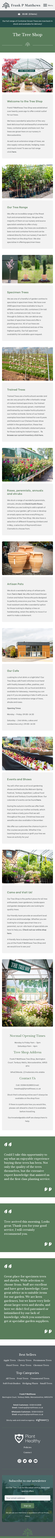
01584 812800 (35, 1404)
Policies (27, 1447)
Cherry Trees (24, 1360)
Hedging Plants (30, 1383)
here (39, 799)
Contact (28, 1452)
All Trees (10, 1378)
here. (41, 435)
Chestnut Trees (41, 1365)
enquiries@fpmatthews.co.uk (27, 1414)
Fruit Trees (22, 1378)
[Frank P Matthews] (21, 5)
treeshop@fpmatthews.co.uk (27, 1088)
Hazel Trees (12, 1365)
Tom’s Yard (17, 593)
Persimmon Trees (42, 1360)
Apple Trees (10, 1360)
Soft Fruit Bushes (11, 1383)
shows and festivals (16, 789)
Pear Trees (25, 1365)
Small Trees (46, 1383)
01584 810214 (37, 1411)
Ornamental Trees (39, 1378)
